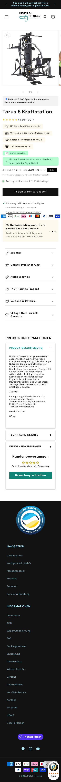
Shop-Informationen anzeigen (23, 212)
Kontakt (11, 699)
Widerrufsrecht (16, 669)
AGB (9, 623)
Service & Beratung (18, 593)
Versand (19, 175)
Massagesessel (16, 570)
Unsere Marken (15, 722)
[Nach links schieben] (23, 92)
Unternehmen (15, 684)
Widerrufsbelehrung (18, 630)
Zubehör (12, 586)
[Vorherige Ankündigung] (6, 4)
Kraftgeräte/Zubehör (19, 563)
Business (12, 578)
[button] (7, 17)
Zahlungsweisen (16, 646)
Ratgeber (12, 707)
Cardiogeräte (14, 555)
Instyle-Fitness (34, 776)
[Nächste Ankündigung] (54, 4)
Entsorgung (13, 653)
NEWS (10, 715)
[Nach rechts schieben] (38, 92)
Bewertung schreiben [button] (30, 475)
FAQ (9, 638)
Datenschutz (14, 661)
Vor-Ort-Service (16, 692)
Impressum (13, 615)
